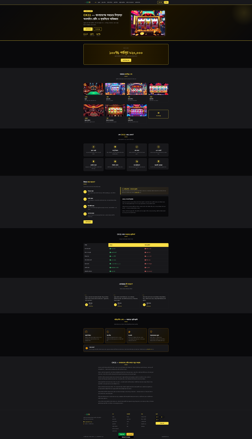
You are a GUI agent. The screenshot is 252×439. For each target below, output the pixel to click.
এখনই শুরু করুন (88, 29)
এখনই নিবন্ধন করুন (126, 60)
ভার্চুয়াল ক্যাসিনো (122, 2)
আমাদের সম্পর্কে (143, 416)
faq (127, 426)
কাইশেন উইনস (109, 2)
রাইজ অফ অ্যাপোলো (130, 2)
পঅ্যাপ (128, 421)
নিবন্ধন (166, 2)
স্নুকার (99, 2)
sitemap (143, 426)
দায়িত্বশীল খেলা (149, 349)
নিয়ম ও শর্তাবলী (143, 419)
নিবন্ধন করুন (162, 423)
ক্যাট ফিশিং (116, 2)
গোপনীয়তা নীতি (136, 192)
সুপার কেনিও (104, 2)
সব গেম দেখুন (97, 29)
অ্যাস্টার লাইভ (137, 2)
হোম (95, 2)
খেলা (127, 423)
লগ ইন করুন (130, 434)
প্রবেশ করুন (160, 2)
